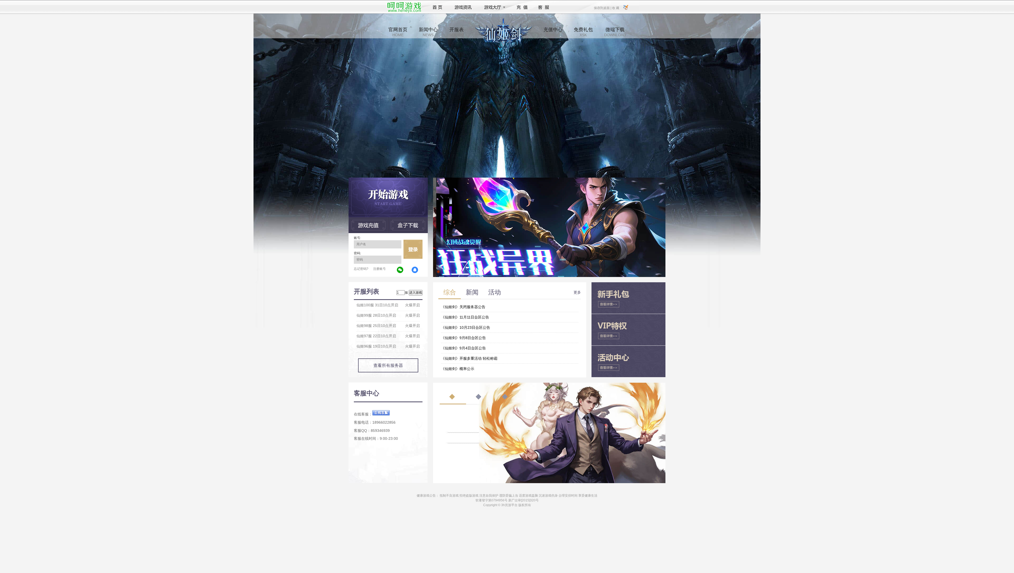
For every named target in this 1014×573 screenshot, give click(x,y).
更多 (577, 292)
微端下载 (615, 32)
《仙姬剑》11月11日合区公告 (465, 317)
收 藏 (615, 8)
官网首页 (397, 32)
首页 (437, 7)
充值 (521, 7)
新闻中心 (428, 32)
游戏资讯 (463, 7)
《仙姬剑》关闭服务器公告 (463, 307)
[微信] (400, 270)
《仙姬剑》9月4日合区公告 (463, 348)
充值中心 (552, 32)
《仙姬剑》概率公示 (457, 369)
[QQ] (415, 270)
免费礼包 (583, 32)
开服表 (456, 32)
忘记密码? (361, 269)
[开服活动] (549, 179)
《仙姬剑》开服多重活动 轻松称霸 (469, 358)
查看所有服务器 (388, 365)
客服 (543, 7)
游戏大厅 (493, 7)
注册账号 (379, 269)
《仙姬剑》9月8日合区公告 (463, 338)
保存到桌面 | (603, 8)
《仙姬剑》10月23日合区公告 (465, 327)
